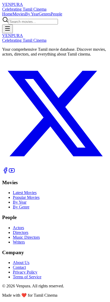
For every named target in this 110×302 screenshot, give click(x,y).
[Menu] (7, 28)
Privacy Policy (25, 272)
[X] (55, 164)
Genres (45, 14)
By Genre (21, 207)
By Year (32, 14)
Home (7, 14)
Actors (18, 227)
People (56, 14)
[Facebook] (5, 172)
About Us (21, 262)
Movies (19, 14)
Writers (19, 242)
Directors (20, 232)
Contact (19, 267)
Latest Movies (25, 192)
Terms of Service (27, 277)
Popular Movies (26, 197)
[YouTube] (12, 172)
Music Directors (26, 237)
